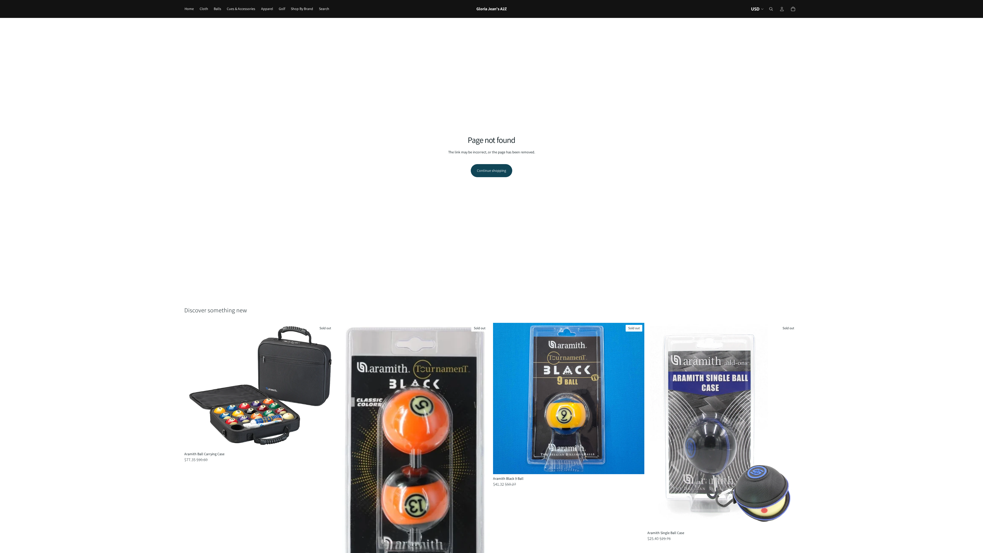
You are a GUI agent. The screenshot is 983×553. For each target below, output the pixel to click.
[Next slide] (636, 398)
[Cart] (793, 9)
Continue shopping (491, 170)
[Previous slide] (500, 398)
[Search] (771, 9)
